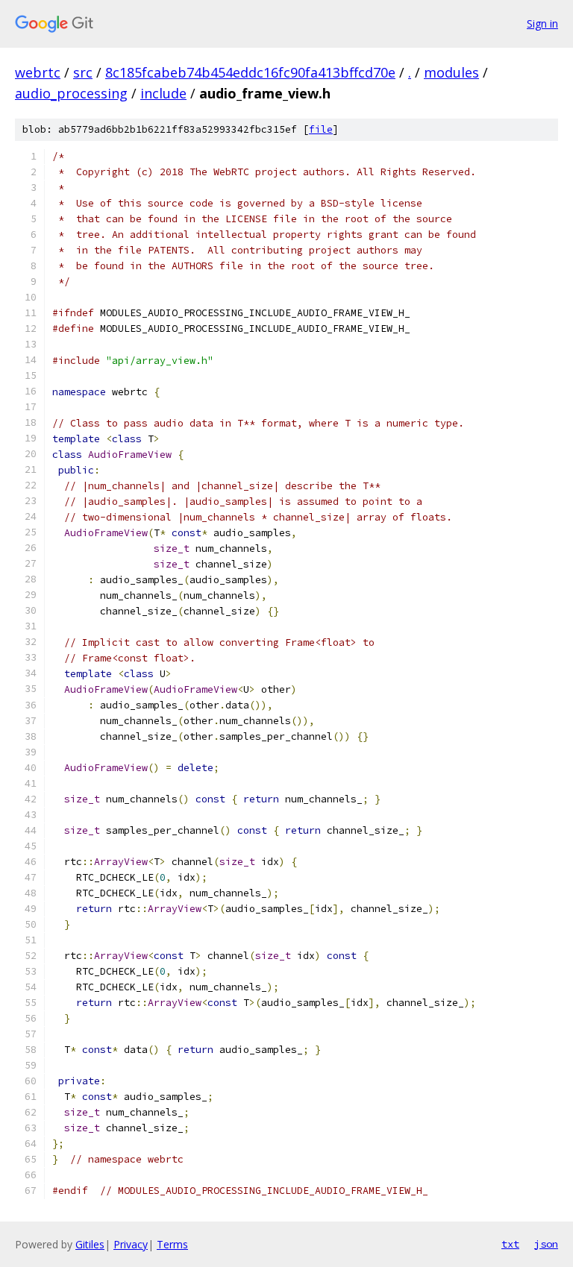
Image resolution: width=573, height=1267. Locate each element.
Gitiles (89, 1244)
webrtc (37, 72)
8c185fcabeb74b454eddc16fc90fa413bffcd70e (250, 72)
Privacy (130, 1244)
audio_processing (71, 93)
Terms (172, 1244)
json (546, 1244)
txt (510, 1244)
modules (451, 72)
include (163, 93)
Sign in (542, 23)
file (321, 129)
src (83, 72)
